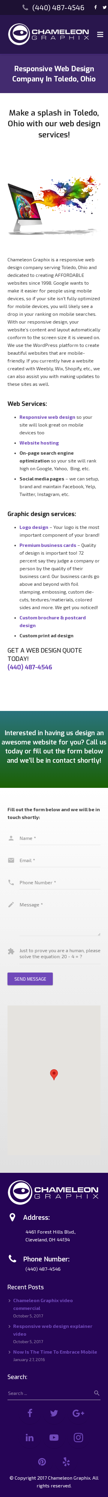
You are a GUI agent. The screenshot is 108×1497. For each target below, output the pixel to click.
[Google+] (78, 1413)
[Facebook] (95, 7)
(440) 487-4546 (58, 7)
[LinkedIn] (30, 1437)
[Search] (94, 1393)
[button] (54, 1075)
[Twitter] (54, 1413)
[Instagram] (78, 1437)
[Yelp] (66, 1462)
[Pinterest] (42, 1462)
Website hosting (39, 442)
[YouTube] (54, 1437)
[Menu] (100, 34)
